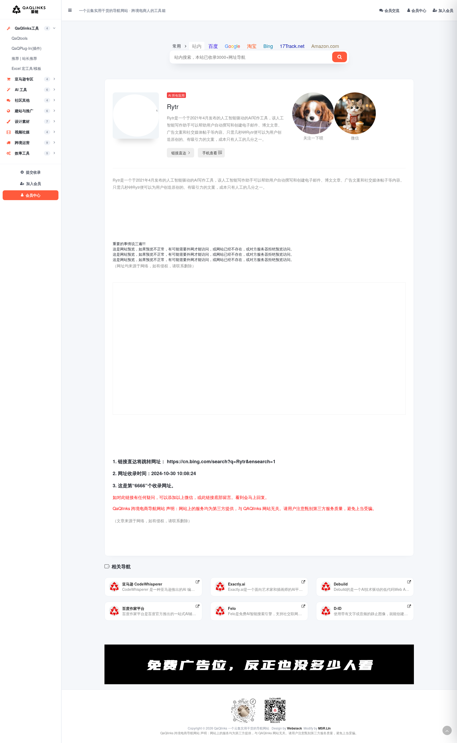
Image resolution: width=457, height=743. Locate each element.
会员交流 (392, 10)
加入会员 (445, 10)
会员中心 (419, 10)
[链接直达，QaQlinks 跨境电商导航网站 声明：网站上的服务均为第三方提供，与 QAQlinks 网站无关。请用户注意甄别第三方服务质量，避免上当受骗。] (197, 581)
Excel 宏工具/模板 (26, 68)
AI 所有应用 (176, 95)
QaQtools (20, 38)
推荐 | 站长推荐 (24, 58)
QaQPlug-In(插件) (27, 48)
